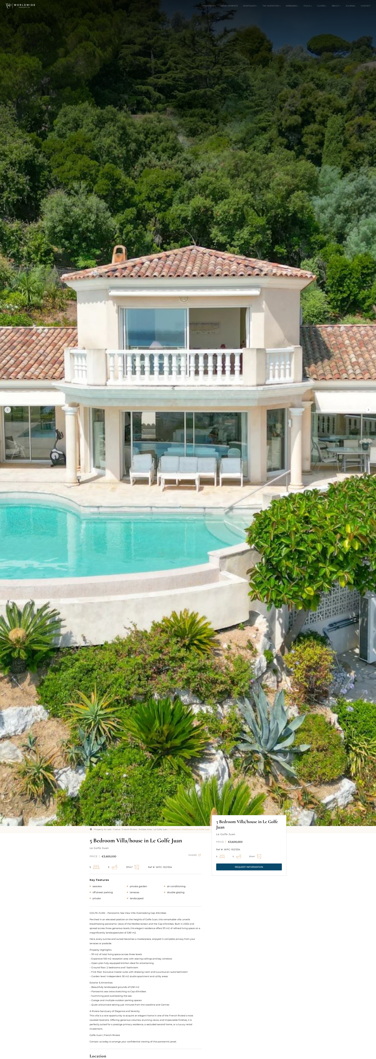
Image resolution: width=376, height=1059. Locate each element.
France (116, 829)
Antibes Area (145, 829)
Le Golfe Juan (160, 829)
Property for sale (102, 829)
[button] (249, 866)
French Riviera (129, 829)
